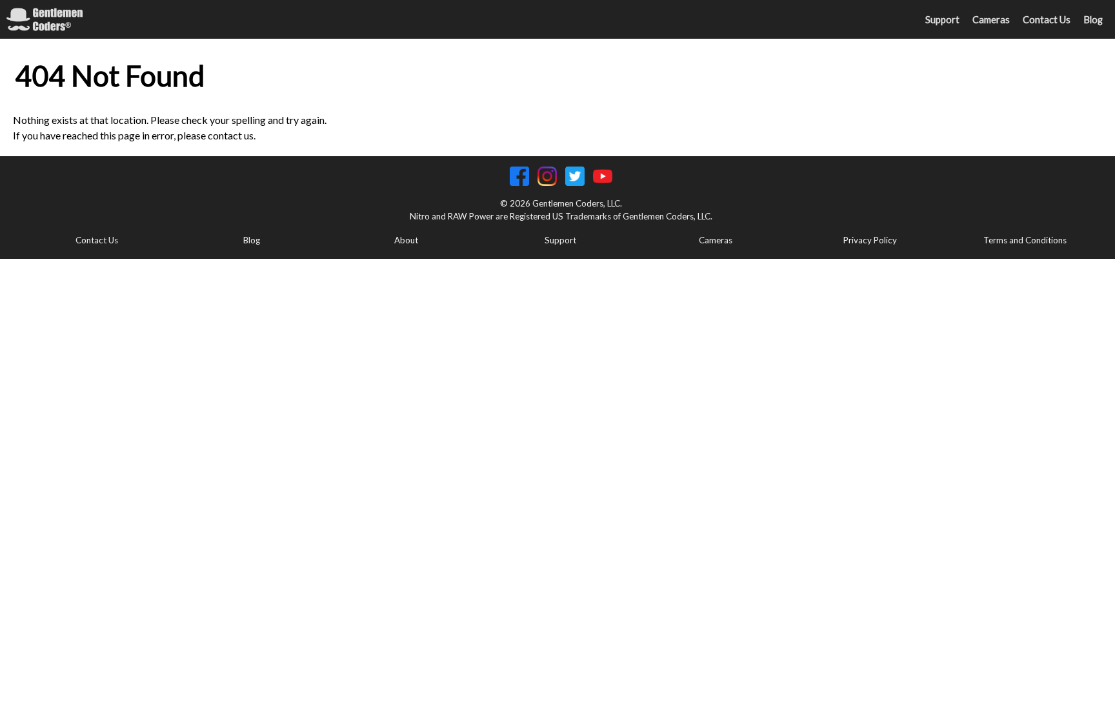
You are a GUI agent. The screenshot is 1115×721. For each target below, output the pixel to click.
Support (942, 19)
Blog (1093, 19)
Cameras (991, 19)
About (406, 240)
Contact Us (1046, 19)
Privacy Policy (870, 240)
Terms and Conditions (1025, 240)
